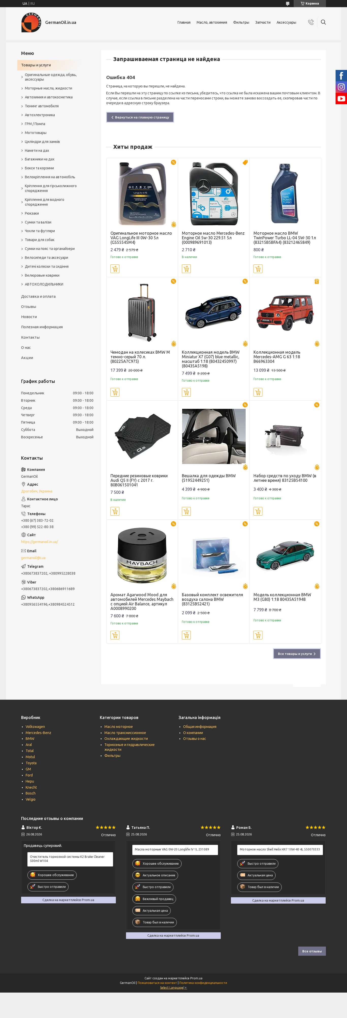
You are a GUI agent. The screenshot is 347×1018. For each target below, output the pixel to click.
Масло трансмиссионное (125, 733)
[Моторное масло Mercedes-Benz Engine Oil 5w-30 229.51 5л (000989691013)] (213, 194)
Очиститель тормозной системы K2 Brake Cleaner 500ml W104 (67, 858)
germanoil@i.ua (33, 558)
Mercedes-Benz (38, 733)
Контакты (30, 337)
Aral (29, 745)
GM (28, 769)
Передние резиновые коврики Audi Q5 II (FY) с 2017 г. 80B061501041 (139, 480)
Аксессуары (286, 22)
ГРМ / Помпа (35, 124)
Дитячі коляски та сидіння (47, 266)
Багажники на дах (39, 159)
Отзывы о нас (194, 739)
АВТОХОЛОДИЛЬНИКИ (44, 284)
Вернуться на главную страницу (142, 117)
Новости (29, 317)
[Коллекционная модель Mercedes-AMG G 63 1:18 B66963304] (285, 313)
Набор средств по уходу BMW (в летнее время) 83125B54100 (285, 478)
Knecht (31, 787)
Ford (29, 775)
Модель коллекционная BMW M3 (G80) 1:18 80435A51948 (282, 597)
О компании (193, 733)
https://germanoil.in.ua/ (39, 542)
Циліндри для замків (42, 142)
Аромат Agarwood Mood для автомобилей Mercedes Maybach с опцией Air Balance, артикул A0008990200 (142, 601)
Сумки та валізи (38, 222)
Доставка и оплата (38, 296)
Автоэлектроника (40, 115)
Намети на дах (37, 150)
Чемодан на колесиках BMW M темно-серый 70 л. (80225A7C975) (140, 357)
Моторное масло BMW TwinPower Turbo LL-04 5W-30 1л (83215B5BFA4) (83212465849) (285, 238)
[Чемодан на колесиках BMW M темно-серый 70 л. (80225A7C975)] (142, 313)
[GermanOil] (31, 22)
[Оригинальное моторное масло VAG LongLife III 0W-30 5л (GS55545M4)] (142, 194)
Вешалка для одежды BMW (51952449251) (209, 478)
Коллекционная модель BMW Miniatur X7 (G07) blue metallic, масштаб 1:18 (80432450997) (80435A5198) (211, 359)
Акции (27, 357)
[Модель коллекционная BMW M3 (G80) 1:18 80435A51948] (285, 555)
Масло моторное (118, 727)
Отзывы (28, 306)
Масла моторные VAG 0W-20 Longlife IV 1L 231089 (172, 849)
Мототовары (35, 133)
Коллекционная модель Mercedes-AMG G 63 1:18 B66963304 (277, 357)
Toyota (31, 763)
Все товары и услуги (295, 653)
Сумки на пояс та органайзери (50, 249)
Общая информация (199, 727)
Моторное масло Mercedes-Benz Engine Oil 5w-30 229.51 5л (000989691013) (213, 238)
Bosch (31, 793)
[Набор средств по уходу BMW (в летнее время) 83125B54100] (285, 436)
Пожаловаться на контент (157, 982)
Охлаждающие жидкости (126, 739)
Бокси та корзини (39, 168)
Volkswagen (35, 727)
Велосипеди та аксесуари (46, 258)
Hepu (30, 781)
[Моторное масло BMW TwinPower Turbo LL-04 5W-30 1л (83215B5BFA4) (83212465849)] (285, 194)
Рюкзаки (32, 213)
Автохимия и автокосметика (49, 97)
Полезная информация (42, 327)
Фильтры (241, 22)
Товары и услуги (36, 65)
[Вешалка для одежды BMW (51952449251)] (213, 436)
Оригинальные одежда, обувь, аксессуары (51, 77)
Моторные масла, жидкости (48, 88)
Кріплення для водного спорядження (44, 202)
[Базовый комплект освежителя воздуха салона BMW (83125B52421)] (213, 555)
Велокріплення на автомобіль (50, 177)
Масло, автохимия (212, 22)
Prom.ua (196, 978)
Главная (184, 22)
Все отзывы (312, 951)
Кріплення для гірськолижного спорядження (51, 188)
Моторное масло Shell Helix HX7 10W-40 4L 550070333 (280, 849)
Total (30, 751)
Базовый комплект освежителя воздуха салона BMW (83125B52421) (212, 599)
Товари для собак (39, 240)
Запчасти (263, 22)
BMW (30, 739)
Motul (30, 757)
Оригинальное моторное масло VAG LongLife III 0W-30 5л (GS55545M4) (141, 238)
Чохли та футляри (40, 231)
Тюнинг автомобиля (42, 106)
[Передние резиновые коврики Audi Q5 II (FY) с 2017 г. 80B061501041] (142, 436)
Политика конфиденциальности (203, 982)
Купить (115, 268)
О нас (26, 347)
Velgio (31, 799)
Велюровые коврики (42, 275)
